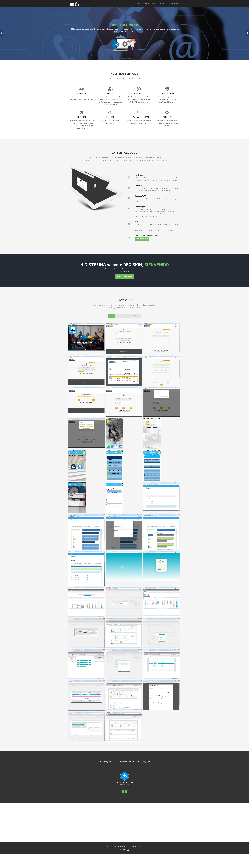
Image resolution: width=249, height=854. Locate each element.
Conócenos (136, 3)
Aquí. (172, 230)
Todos (112, 316)
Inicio (128, 3)
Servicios (154, 3)
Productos (146, 3)
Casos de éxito (174, 3)
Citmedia (136, 316)
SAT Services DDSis (142, 239)
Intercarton (127, 316)
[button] (123, 788)
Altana (119, 316)
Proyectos (163, 3)
